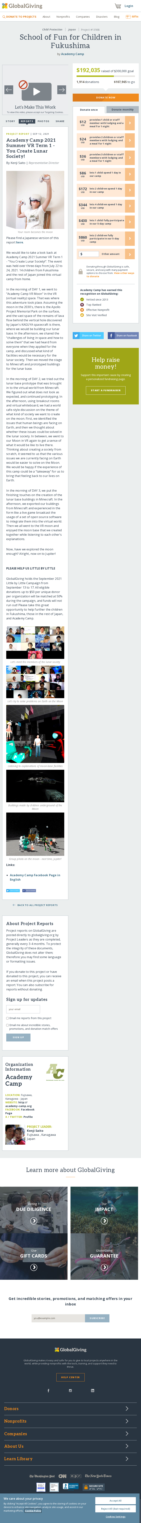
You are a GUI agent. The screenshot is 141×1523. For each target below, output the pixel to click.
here (19, 242)
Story (10, 121)
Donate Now (105, 97)
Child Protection (52, 29)
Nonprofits (63, 16)
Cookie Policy (33, 1510)
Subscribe (97, 1318)
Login (129, 6)
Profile (28, 1117)
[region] (70, 1508)
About (46, 16)
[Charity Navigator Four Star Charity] (43, 1487)
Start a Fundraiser (106, 390)
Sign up (18, 1037)
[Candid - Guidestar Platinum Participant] (56, 1487)
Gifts (135, 16)
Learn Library (18, 1459)
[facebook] (48, 1390)
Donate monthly (123, 109)
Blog (117, 16)
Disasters (102, 16)
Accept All (116, 1500)
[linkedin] (92, 1390)
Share (60, 121)
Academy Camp (72, 54)
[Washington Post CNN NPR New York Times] (70, 1477)
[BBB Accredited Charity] (73, 1487)
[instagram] (70, 1390)
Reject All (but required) (115, 1508)
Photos (44, 121)
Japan (72, 29)
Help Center (70, 1377)
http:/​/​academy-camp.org (18, 1104)
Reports (27, 121)
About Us (14, 1446)
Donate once (89, 109)
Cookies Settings (115, 1516)
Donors (11, 1409)
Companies (83, 16)
